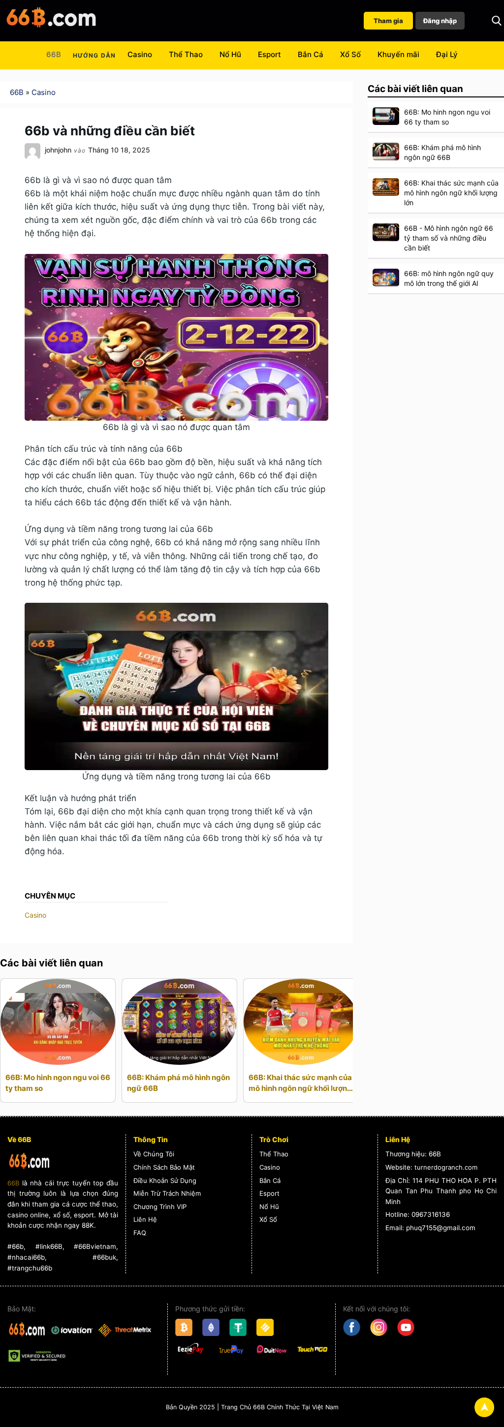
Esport (269, 54)
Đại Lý (447, 54)
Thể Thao (186, 54)
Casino (139, 54)
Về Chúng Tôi (153, 1154)
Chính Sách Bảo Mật (164, 1167)
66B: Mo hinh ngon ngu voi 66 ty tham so (57, 1083)
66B (53, 54)
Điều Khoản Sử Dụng (164, 1180)
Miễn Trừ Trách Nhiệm (167, 1193)
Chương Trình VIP (160, 1206)
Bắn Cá (310, 54)
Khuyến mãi (398, 54)
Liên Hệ (145, 1219)
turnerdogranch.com (445, 1167)
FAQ (139, 1233)
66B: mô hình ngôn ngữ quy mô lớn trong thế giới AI (449, 278)
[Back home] (51, 20)
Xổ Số (350, 54)
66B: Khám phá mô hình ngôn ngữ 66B (178, 1083)
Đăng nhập (440, 21)
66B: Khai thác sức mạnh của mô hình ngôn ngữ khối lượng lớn (300, 1083)
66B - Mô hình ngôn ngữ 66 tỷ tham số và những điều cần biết (448, 238)
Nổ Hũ (230, 54)
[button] (497, 21)
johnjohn (58, 150)
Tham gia (388, 21)
